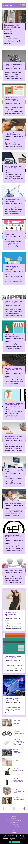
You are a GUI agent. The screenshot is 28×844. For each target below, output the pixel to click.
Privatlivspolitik (16, 841)
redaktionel (7, 70)
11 (23, 808)
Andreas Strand (8, 33)
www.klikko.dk (15, 826)
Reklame (14, 832)
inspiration (7, 36)
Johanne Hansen (18, 68)
